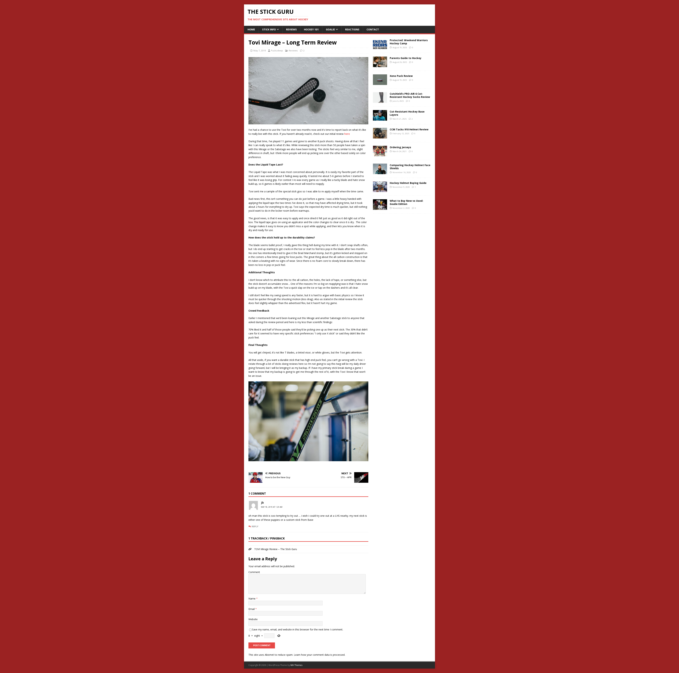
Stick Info (269, 29)
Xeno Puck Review (401, 76)
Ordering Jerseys (400, 147)
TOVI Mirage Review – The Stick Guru (275, 549)
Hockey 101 (311, 29)
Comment (254, 572)
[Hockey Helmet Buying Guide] (380, 189)
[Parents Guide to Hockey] (380, 65)
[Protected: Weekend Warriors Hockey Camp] (380, 47)
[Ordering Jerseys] (380, 154)
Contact (373, 29)
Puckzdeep (277, 50)
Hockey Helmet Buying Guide (408, 183)
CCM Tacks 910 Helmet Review (409, 129)
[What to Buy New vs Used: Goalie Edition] (380, 207)
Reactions (352, 29)
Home (251, 29)
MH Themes (296, 665)
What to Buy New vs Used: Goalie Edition (406, 202)
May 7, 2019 (259, 50)
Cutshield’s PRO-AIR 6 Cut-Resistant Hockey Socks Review (410, 95)
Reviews (291, 29)
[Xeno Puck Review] (380, 82)
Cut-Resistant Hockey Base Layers (407, 113)
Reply (255, 526)
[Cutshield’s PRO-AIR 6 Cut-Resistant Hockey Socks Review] (380, 100)
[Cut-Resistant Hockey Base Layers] (380, 118)
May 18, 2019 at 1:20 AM (271, 507)
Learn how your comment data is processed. (319, 654)
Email (251, 609)
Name (252, 598)
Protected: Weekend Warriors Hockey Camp (409, 42)
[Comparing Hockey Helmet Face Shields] (380, 172)
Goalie (330, 29)
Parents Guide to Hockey (405, 58)
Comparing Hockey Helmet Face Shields (410, 166)
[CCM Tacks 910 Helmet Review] (380, 136)
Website (253, 619)
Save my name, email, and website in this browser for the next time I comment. (297, 629)
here (347, 133)
